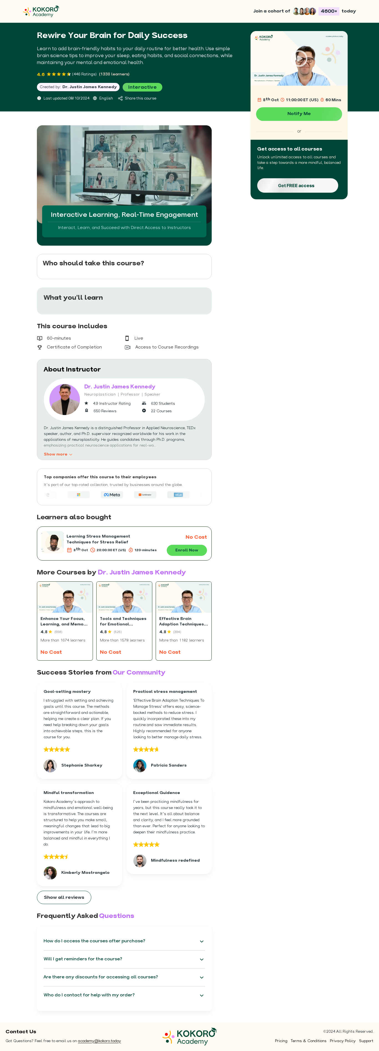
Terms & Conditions (309, 1041)
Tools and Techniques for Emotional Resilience (123, 624)
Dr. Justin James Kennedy (89, 87)
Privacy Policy (343, 1041)
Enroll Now (186, 550)
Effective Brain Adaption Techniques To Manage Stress (181, 624)
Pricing (281, 1041)
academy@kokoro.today (99, 1041)
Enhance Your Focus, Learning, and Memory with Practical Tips (64, 624)
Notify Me (299, 114)
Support (366, 1041)
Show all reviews (64, 897)
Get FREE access (296, 185)
